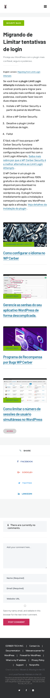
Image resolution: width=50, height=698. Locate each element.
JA (31, 684)
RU (19, 684)
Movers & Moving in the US (32, 669)
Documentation (13, 650)
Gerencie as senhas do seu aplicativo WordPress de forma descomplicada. (22, 310)
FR (43, 682)
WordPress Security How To (18, 244)
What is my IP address (16, 660)
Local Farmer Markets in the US (27, 674)
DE (37, 682)
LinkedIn (27, 493)
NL (23, 684)
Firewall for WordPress (30, 655)
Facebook (27, 461)
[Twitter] (19, 690)
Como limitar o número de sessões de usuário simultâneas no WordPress (22, 414)
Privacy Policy (38, 660)
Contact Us (34, 646)
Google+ (27, 472)
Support (20, 665)
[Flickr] (32, 690)
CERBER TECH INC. (14, 646)
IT (28, 684)
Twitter (27, 483)
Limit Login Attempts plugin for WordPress (25, 679)
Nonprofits (34, 665)
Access (10, 431)
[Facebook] (26, 690)
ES (40, 682)
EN (33, 682)
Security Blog (13, 23)
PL (26, 684)
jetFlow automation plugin (21, 682)
